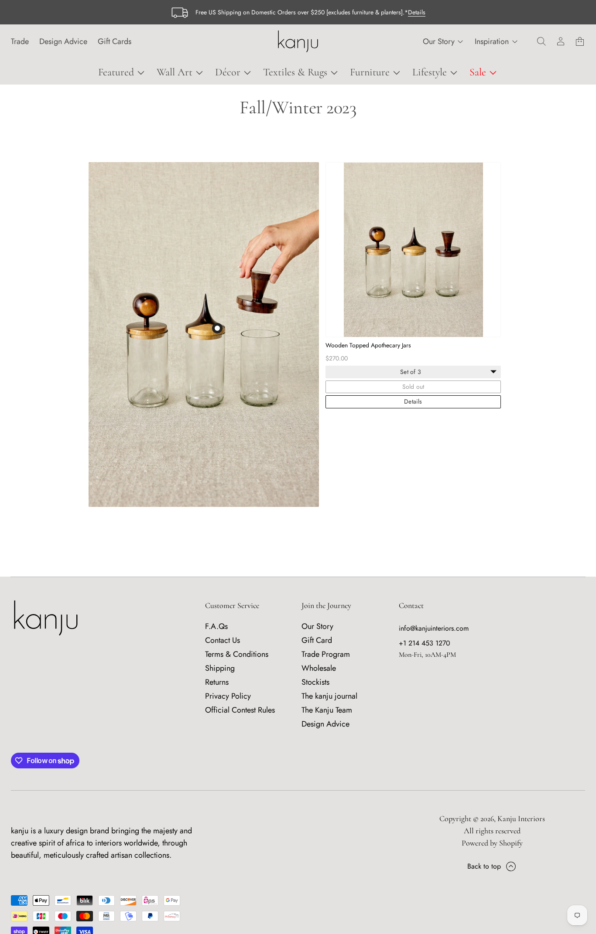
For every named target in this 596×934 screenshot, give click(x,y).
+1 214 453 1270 (424, 643)
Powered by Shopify (492, 843)
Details (416, 12)
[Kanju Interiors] (298, 41)
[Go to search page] (541, 41)
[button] (541, 41)
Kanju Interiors (521, 818)
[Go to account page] (560, 41)
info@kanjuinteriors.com (434, 628)
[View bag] (579, 41)
